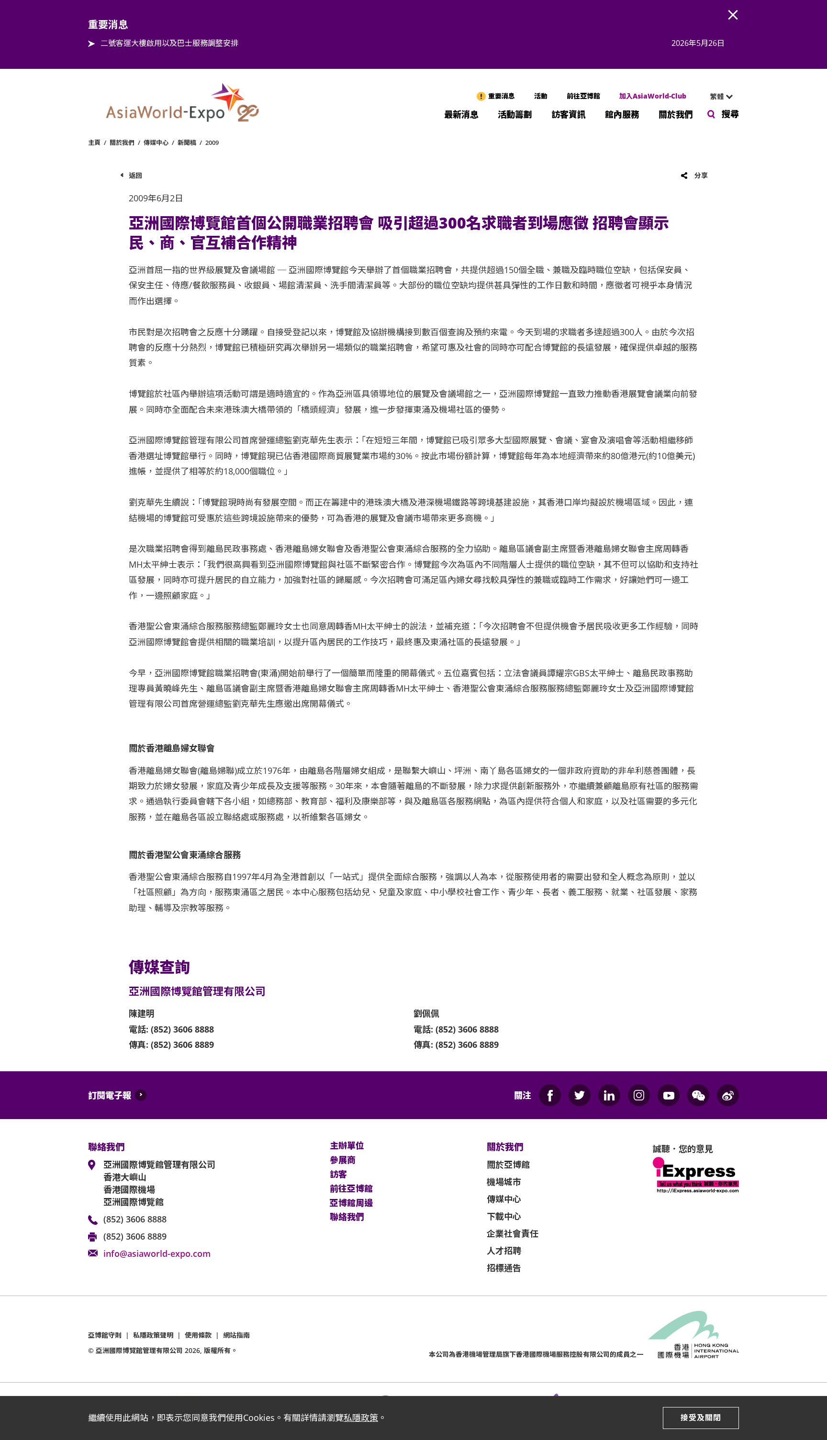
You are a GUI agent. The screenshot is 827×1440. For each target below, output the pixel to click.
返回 (135, 175)
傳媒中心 (156, 142)
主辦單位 (347, 1146)
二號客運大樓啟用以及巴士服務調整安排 (169, 43)
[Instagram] (639, 1095)
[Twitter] (580, 1095)
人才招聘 (504, 1250)
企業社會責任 (512, 1233)
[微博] (728, 1095)
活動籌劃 (515, 114)
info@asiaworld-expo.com (157, 1253)
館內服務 (622, 114)
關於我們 (676, 114)
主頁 (94, 142)
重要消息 (501, 95)
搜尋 (730, 114)
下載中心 (504, 1216)
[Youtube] (669, 1095)
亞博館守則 (105, 1335)
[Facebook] (550, 1095)
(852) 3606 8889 (135, 1236)
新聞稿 (187, 142)
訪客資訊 (568, 114)
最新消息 (461, 114)
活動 (541, 95)
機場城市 (504, 1181)
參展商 (343, 1160)
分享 (701, 175)
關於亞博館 (508, 1164)
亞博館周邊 (351, 1203)
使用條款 (198, 1335)
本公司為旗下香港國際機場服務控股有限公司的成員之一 (536, 1354)
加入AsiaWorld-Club (652, 95)
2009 (212, 142)
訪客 (338, 1174)
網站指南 (236, 1335)
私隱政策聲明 (153, 1335)
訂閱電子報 (109, 1095)
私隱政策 (361, 1417)
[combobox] (717, 96)
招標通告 (504, 1268)
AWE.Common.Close (733, 15)
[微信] (698, 1095)
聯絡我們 (347, 1217)
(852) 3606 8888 (135, 1219)
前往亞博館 (583, 95)
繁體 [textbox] (717, 96)
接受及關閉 (701, 1417)
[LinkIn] (609, 1095)
